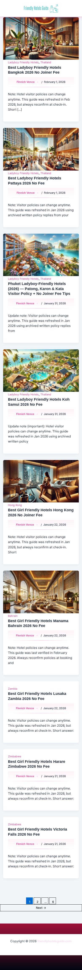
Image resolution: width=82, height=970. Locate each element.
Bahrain (12, 616)
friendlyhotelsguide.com (54, 941)
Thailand (45, 62)
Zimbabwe (14, 756)
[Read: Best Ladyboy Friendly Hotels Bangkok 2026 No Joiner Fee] (41, 38)
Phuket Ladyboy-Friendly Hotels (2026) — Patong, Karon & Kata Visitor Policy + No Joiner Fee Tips (39, 288)
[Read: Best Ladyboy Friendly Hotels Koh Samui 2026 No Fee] (41, 370)
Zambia (12, 688)
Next (41, 907)
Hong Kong (15, 505)
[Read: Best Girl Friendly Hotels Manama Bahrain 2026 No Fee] (41, 592)
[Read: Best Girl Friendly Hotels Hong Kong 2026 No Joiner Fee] (41, 481)
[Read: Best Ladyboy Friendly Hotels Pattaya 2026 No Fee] (41, 149)
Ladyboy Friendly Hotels (23, 62)
